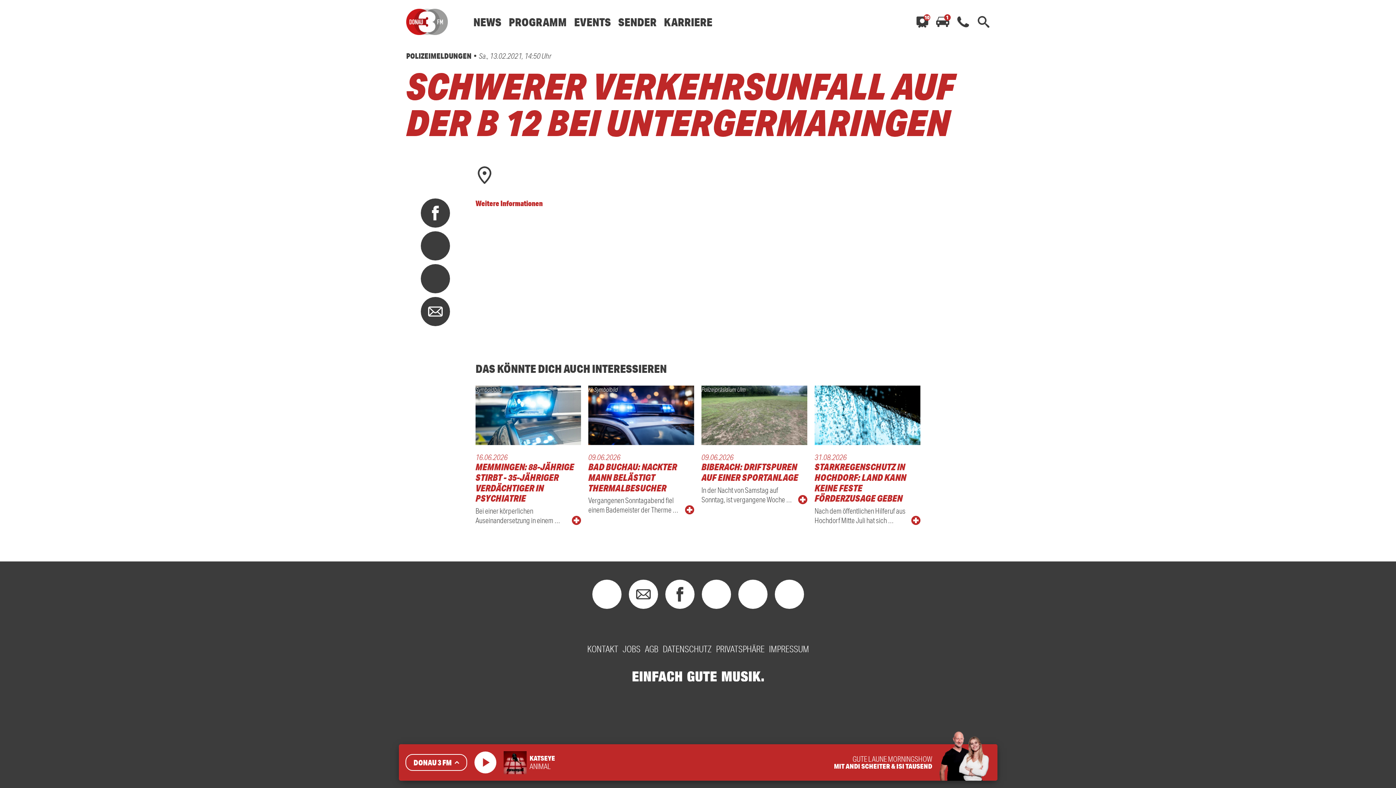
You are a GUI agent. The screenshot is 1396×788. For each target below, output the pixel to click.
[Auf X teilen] (435, 245)
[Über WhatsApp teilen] (435, 278)
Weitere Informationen (509, 203)
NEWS (487, 22)
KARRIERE (688, 22)
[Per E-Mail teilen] (435, 311)
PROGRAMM (538, 22)
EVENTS (592, 22)
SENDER (637, 22)
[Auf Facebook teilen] (435, 213)
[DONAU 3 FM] (427, 22)
